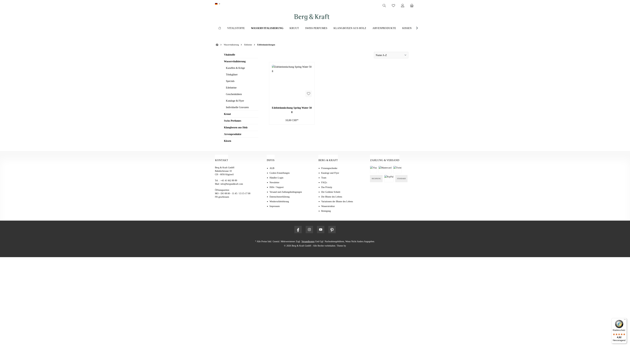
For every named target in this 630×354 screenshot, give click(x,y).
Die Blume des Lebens (331, 197)
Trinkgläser (232, 74)
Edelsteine (231, 87)
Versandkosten (308, 241)
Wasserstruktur (328, 206)
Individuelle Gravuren (237, 107)
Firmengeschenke (329, 168)
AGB (272, 168)
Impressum (275, 206)
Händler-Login (276, 178)
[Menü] (625, 320)
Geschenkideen (234, 94)
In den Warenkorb (291, 120)
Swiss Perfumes (232, 120)
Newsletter (274, 182)
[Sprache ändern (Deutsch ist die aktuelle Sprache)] (217, 4)
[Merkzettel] (393, 6)
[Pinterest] (332, 229)
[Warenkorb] (412, 6)
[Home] (220, 28)
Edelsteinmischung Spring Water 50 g (292, 109)
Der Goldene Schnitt (330, 192)
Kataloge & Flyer (235, 100)
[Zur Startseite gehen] (312, 17)
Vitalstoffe (229, 54)
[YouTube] (320, 229)
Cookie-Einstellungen (280, 173)
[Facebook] (298, 229)
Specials (230, 81)
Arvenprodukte (232, 134)
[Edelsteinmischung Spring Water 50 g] (292, 81)
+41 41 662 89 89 (228, 180)
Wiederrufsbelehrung (279, 201)
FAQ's (324, 182)
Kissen (227, 140)
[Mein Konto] (402, 6)
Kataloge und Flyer (330, 173)
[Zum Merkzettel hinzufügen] (308, 93)
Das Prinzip (326, 187)
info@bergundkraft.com (231, 184)
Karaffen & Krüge (235, 68)
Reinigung (326, 211)
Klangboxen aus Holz (236, 127)
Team (323, 178)
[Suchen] (384, 6)
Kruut (227, 114)
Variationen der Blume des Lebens (337, 201)
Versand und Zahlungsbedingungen (286, 192)
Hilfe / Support (277, 187)
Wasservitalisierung (235, 61)
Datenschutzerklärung (280, 197)
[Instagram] (309, 229)
